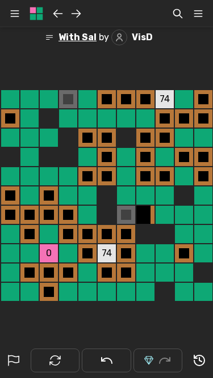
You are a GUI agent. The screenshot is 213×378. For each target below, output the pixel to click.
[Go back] (58, 13)
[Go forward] (76, 13)
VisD (142, 37)
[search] (177, 13)
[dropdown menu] (198, 13)
